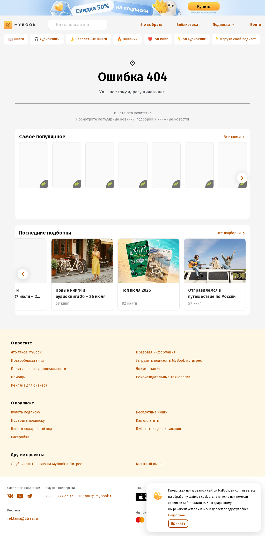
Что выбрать (150, 24)
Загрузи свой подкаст (237, 39)
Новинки (130, 39)
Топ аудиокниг (193, 39)
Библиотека (187, 24)
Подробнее (176, 515)
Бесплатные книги (91, 39)
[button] (242, 178)
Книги (19, 39)
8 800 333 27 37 (59, 496)
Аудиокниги (50, 39)
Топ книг (160, 39)
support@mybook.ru (95, 496)
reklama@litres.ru (22, 518)
